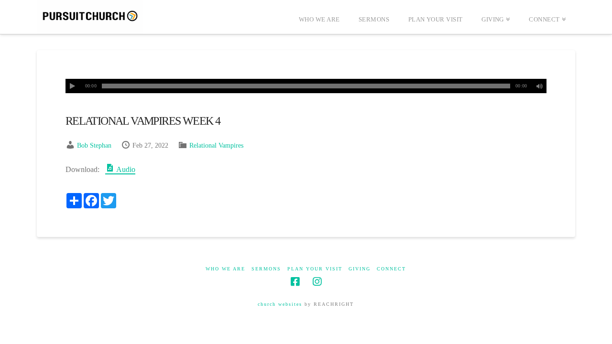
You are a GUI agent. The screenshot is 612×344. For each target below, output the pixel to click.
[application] (306, 86)
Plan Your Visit (314, 268)
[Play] (73, 86)
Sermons (266, 268)
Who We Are (225, 268)
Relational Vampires (216, 145)
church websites (280, 304)
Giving (360, 268)
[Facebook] (295, 282)
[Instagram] (317, 282)
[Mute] (539, 86)
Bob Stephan (94, 145)
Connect (391, 268)
